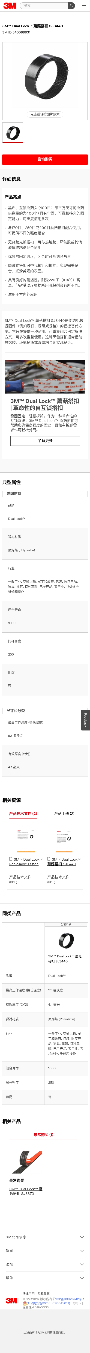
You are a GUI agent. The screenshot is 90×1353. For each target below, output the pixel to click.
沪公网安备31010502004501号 (48, 1303)
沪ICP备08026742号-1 (68, 1299)
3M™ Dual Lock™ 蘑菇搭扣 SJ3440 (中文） (64, 862)
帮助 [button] (9, 1278)
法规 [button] (9, 1264)
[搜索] (71, 5)
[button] (12, 132)
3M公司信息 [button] (16, 1237)
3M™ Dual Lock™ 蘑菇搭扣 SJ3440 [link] (65, 959)
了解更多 (45, 441)
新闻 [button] (9, 1251)
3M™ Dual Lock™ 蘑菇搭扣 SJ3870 (25, 1192)
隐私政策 (44, 1293)
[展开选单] (84, 6)
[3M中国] (9, 5)
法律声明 (29, 1293)
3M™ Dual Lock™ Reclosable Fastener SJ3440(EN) (25, 862)
